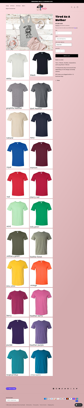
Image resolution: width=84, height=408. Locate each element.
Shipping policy (51, 404)
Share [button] (58, 80)
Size (56, 30)
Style (56, 36)
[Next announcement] (63, 1)
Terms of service (43, 404)
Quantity (57, 48)
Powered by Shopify (21, 404)
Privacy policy (36, 404)
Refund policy (29, 404)
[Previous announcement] (20, 1)
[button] (71, 7)
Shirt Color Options (59, 42)
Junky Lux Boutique (13, 404)
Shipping (57, 25)
